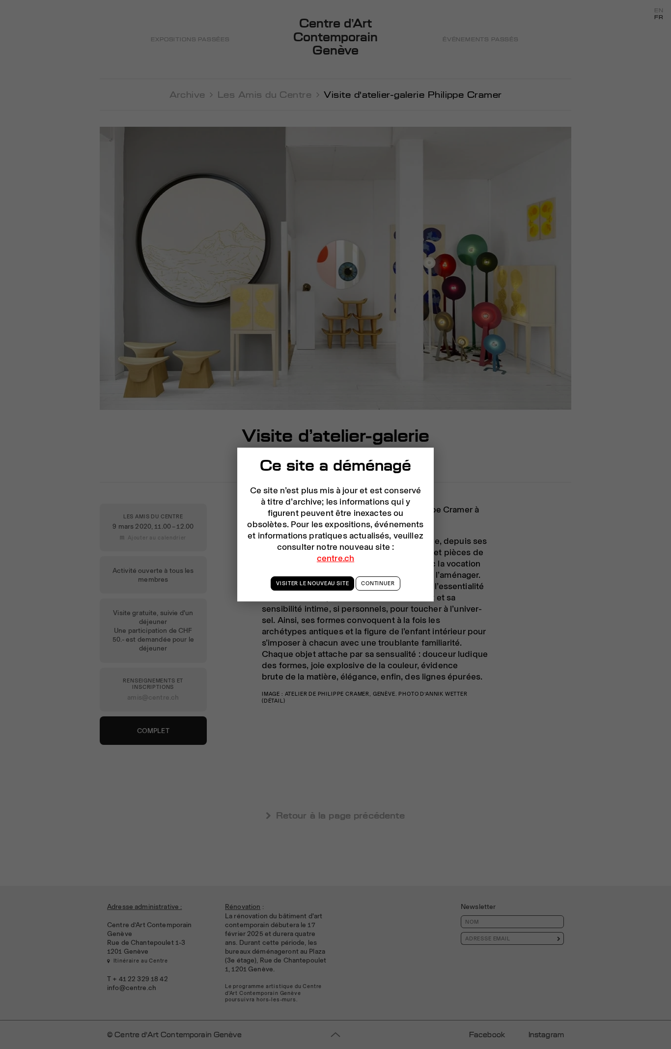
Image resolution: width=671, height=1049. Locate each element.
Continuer (377, 583)
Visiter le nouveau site (312, 583)
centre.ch (335, 558)
